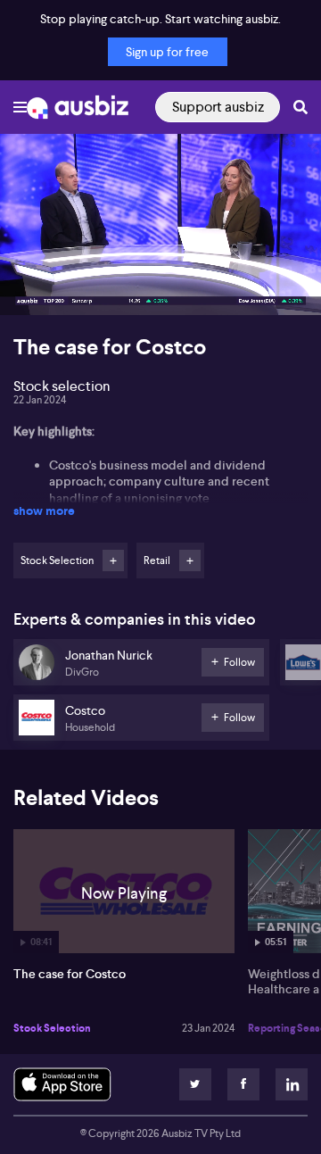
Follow (113, 560)
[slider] (160, 251)
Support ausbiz (218, 106)
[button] (32, 283)
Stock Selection (52, 1028)
